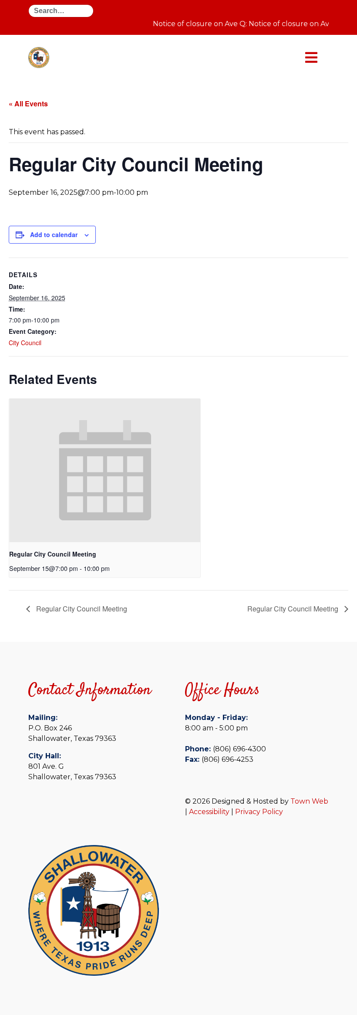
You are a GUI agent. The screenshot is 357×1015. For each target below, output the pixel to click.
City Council (25, 342)
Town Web (309, 801)
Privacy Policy (259, 812)
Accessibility (209, 812)
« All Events (28, 103)
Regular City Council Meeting (52, 554)
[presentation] (104, 470)
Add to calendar (53, 234)
